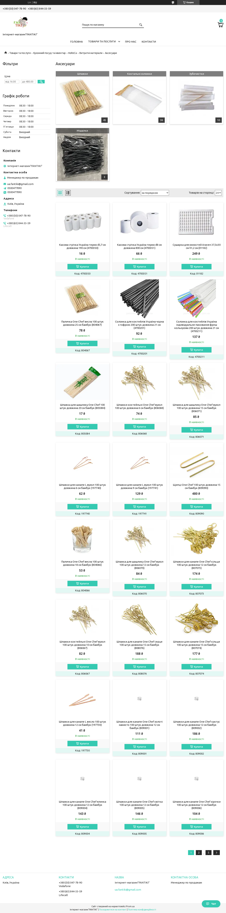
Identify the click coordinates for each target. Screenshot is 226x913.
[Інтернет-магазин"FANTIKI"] (20, 21)
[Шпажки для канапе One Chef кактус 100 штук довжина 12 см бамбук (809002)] (196, 698)
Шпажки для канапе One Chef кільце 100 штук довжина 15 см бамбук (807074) (196, 644)
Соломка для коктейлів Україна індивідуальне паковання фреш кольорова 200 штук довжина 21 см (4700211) (196, 326)
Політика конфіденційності (142, 909)
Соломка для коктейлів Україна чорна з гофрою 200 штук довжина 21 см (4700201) (139, 324)
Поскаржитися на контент (112, 909)
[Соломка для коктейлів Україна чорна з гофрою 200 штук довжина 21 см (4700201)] (139, 298)
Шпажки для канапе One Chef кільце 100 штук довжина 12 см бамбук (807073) (196, 564)
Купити (84, 266)
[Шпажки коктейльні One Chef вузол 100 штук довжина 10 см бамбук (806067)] (82, 618)
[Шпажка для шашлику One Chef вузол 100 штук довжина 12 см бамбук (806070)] (139, 538)
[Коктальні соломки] (139, 97)
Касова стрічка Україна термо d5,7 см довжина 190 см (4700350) (82, 246)
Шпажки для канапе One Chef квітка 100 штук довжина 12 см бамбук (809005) (139, 804)
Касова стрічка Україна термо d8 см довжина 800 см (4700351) (139, 246)
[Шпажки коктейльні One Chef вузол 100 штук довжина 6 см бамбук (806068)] (139, 382)
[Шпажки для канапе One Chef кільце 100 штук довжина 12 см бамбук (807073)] (196, 538)
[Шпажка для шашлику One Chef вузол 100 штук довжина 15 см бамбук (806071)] (196, 382)
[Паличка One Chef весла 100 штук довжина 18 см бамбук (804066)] (82, 538)
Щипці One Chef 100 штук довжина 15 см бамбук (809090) (196, 486)
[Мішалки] (82, 154)
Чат (213, 903)
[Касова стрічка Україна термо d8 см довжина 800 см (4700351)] (139, 222)
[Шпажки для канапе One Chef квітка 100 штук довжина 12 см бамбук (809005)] (139, 779)
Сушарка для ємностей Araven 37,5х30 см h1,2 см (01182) (197, 246)
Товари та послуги (102, 41)
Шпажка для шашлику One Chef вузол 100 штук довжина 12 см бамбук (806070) (139, 564)
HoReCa (72, 53)
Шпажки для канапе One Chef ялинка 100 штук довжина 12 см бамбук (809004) (82, 804)
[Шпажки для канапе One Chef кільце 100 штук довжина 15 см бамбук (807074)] (196, 618)
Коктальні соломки (139, 73)
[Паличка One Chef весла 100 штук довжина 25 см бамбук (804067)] (82, 298)
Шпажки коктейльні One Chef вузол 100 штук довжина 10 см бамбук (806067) (82, 644)
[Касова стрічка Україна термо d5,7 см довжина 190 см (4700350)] (82, 222)
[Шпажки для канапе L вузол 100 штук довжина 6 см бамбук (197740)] (82, 462)
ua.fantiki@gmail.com (20, 183)
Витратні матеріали (90, 53)
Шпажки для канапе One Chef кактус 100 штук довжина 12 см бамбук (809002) (196, 724)
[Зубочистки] (196, 97)
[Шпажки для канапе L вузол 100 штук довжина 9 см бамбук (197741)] (139, 462)
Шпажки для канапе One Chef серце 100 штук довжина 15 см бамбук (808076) (139, 644)
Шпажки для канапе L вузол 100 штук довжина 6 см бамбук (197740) (82, 486)
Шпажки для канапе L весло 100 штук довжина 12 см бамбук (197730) (82, 723)
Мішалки (82, 130)
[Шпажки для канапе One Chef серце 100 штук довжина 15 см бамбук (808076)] (139, 618)
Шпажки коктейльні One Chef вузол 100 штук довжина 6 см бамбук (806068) (139, 406)
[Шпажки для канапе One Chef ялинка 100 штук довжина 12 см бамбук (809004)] (82, 779)
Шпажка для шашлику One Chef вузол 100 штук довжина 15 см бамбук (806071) (196, 408)
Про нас (130, 41)
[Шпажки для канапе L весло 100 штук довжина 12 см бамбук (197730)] (82, 698)
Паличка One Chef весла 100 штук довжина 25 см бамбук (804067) (82, 323)
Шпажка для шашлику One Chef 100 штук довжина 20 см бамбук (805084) (82, 406)
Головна (76, 41)
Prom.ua (130, 906)
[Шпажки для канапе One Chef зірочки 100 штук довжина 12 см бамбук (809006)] (196, 779)
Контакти (149, 41)
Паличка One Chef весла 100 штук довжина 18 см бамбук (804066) (82, 563)
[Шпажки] (82, 97)
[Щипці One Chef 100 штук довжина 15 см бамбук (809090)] (196, 462)
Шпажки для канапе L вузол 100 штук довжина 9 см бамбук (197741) (139, 486)
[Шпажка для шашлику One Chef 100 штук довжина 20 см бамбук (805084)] (82, 382)
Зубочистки (196, 73)
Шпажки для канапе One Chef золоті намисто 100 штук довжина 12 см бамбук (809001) (139, 724)
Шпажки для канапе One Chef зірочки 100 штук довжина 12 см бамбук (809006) (197, 804)
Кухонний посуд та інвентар (49, 53)
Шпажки (82, 73)
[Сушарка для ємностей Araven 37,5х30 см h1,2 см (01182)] (196, 222)
